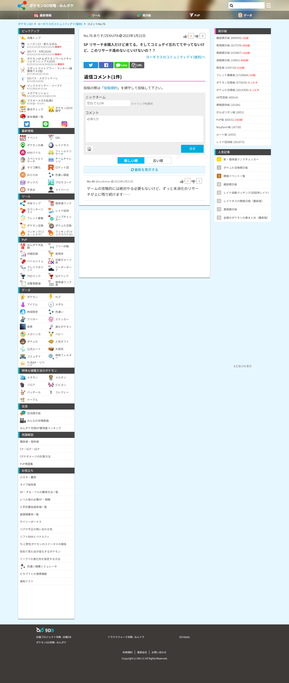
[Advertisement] (144, 241)
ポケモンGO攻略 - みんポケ (51, 5)
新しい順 (131, 160)
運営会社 (142, 652)
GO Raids (184, 637)
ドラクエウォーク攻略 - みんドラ (126, 637)
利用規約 (128, 652)
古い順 (158, 160)
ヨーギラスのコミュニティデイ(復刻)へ (175, 57)
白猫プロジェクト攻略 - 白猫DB (53, 637)
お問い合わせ (158, 652)
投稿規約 (110, 87)
